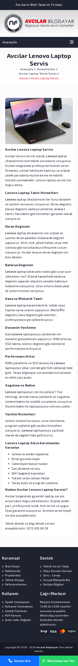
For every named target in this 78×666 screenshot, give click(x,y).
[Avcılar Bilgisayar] (39, 23)
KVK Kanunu (13, 615)
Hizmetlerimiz (46, 69)
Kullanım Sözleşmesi (19, 606)
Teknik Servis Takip (56, 566)
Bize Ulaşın (12, 566)
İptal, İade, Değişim (18, 619)
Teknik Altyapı (14, 580)
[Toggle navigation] (71, 42)
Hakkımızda (12, 571)
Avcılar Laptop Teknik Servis (38, 73)
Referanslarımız (16, 584)
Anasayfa (10, 42)
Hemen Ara (22, 661)
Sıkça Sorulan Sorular (57, 571)
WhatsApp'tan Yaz (61, 661)
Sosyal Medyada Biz (56, 580)
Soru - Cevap (51, 575)
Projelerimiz (13, 575)
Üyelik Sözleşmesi (17, 602)
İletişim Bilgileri (53, 584)
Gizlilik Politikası (16, 611)
